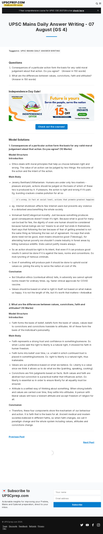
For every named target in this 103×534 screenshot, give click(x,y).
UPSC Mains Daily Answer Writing (40, 51)
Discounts (13, 526)
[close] (98, 11)
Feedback (23, 526)
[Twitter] (81, 526)
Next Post (88, 442)
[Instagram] (98, 526)
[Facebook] (92, 526)
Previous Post (16, 436)
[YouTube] (87, 526)
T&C (4, 529)
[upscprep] (13, 3)
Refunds (32, 526)
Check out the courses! (51, 126)
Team (5, 526)
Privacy (41, 526)
